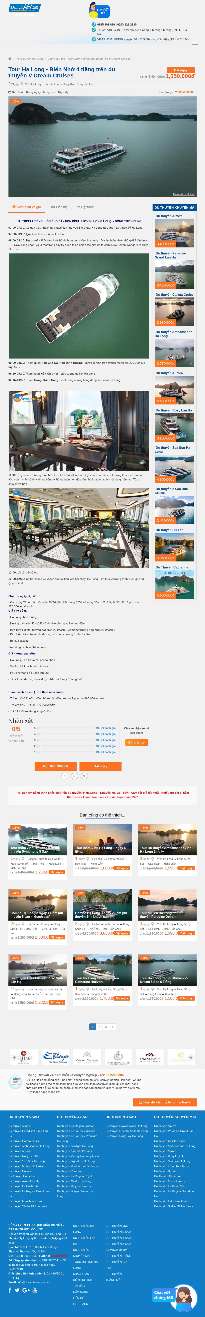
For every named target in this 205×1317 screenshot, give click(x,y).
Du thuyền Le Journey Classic (76, 1131)
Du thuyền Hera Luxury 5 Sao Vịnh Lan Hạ (36, 980)
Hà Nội (31, 924)
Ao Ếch (94, 928)
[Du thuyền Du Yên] (174, 546)
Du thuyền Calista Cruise (175, 294)
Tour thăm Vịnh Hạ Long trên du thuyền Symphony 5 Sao (34, 849)
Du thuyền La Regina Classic (75, 1126)
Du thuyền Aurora (169, 373)
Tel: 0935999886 (111, 1075)
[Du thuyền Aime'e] (174, 232)
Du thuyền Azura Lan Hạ (23, 1181)
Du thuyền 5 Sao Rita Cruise (26, 1166)
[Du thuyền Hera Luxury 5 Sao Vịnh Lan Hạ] (37, 969)
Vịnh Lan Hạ (112, 924)
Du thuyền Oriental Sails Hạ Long (127, 1131)
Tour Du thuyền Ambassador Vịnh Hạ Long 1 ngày (166, 849)
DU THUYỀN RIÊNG (118, 1255)
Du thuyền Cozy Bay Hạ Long (124, 1136)
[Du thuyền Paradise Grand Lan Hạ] (174, 274)
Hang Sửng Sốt (19, 863)
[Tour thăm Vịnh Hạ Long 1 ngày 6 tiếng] (102, 839)
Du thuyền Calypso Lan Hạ (74, 1186)
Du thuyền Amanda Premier (74, 1151)
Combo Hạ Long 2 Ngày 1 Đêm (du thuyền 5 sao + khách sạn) (36, 914)
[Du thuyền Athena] (118, 1057)
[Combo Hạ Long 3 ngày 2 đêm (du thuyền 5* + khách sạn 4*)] (102, 904)
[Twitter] (84, 776)
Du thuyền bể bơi (116, 1249)
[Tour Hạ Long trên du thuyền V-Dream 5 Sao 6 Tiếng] (167, 969)
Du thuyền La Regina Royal (74, 1176)
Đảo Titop (38, 863)
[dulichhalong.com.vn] (45, 9)
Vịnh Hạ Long (33, 84)
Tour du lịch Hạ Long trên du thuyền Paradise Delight (161, 914)
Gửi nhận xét (136, 742)
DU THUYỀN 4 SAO (118, 1237)
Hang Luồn (54, 863)
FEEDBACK (80, 1304)
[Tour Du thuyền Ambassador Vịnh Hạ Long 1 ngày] (167, 839)
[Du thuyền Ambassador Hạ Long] (174, 352)
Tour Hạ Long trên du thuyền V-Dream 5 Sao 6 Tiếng (164, 980)
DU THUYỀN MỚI (117, 1225)
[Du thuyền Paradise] (150, 1057)
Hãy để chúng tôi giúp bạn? (166, 1102)
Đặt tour (87, 207)
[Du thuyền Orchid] (87, 1057)
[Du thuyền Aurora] (174, 389)
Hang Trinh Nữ (99, 994)
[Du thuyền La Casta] (181, 1057)
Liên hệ (61, 207)
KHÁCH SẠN (81, 1273)
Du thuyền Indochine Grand (25, 1201)
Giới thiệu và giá (28, 207)
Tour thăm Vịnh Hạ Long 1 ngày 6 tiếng (100, 849)
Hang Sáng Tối (22, 994)
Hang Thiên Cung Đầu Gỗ (77, 84)
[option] (24, 1057)
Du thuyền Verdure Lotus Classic (77, 1166)
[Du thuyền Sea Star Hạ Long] (174, 468)
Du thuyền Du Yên (170, 530)
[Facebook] (64, 776)
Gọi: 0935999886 (55, 766)
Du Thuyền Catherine (172, 567)
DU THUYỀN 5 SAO (118, 1231)
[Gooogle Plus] (74, 776)
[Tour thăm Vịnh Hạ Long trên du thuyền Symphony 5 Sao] (37, 839)
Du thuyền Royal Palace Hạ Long (127, 1126)
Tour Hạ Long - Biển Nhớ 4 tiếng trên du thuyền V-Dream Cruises (89, 58)
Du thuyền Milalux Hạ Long (74, 1181)
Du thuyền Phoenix (69, 1171)
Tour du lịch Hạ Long (29, 58)
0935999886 (186, 92)
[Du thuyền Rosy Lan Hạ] (174, 427)
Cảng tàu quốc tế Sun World (44, 858)
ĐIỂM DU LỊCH (82, 1280)
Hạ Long (97, 858)
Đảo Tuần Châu (112, 928)
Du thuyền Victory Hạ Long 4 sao (78, 1156)
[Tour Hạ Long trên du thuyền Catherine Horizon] (102, 969)
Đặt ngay (181, 70)
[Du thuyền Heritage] (24, 1057)
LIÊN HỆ (78, 1298)
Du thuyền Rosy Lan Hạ (174, 410)
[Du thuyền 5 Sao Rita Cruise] (174, 509)
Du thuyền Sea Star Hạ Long (26, 1161)
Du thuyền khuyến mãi (175, 207)
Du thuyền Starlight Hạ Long (75, 1146)
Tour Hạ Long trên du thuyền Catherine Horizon (97, 980)
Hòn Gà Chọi (51, 84)
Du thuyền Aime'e (169, 216)
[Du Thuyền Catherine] (174, 584)
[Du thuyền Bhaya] (55, 1057)
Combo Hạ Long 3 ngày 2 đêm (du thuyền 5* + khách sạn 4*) (101, 914)
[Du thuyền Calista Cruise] (174, 311)
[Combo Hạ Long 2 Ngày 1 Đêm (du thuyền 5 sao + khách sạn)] (37, 904)
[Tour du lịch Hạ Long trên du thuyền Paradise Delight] (167, 904)
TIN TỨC (79, 1286)
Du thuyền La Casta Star (24, 1186)
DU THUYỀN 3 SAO (118, 1243)
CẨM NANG (80, 1292)
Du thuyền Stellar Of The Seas (27, 1206)
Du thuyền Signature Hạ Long (76, 1161)
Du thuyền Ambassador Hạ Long (29, 1146)
